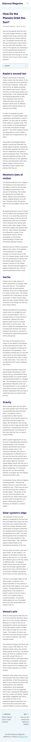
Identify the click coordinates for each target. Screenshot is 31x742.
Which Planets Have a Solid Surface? (7, 718)
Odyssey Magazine (9, 26)
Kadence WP (23, 737)
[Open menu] (27, 3)
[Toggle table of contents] (25, 65)
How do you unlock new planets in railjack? (25, 719)
